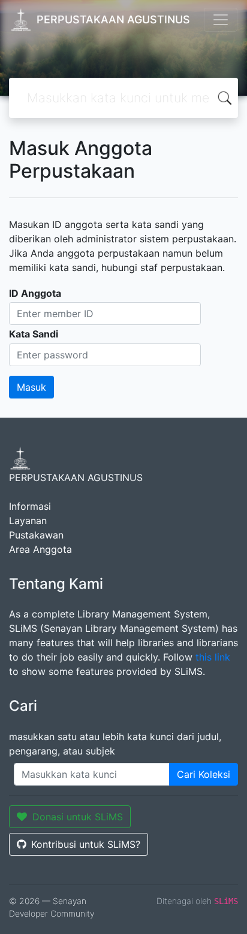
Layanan (28, 521)
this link (212, 657)
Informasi (30, 506)
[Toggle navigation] (220, 20)
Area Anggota (40, 549)
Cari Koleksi (203, 774)
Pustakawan (36, 535)
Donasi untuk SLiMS (77, 817)
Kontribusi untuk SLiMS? (85, 844)
